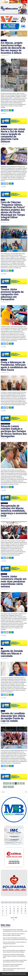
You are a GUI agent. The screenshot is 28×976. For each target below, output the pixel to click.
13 (17, 908)
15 (25, 908)
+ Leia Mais (3, 113)
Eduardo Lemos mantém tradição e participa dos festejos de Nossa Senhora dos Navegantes (14, 431)
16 (2, 911)
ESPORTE (2, 199)
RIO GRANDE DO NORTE (5, 423)
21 (21, 911)
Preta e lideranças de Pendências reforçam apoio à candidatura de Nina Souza (14, 366)
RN (1, 648)
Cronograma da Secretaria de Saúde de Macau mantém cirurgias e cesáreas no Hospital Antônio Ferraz (14, 956)
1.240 (5, 786)
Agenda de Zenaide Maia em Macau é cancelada (12, 653)
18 (10, 911)
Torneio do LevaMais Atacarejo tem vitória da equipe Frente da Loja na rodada (13, 717)
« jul (13, 919)
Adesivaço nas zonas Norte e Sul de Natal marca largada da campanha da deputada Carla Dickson (13, 135)
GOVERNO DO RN (4, 503)
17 (6, 911)
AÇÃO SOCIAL (3, 40)
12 (14, 908)
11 (10, 908)
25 (10, 913)
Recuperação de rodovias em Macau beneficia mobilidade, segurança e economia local (14, 510)
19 (14, 911)
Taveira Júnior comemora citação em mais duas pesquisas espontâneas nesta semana (13, 581)
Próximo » (10, 786)
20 (17, 911)
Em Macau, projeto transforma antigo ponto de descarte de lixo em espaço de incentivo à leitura (13, 47)
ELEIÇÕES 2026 (3, 126)
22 (25, 911)
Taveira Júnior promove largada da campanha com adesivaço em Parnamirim (12, 294)
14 (21, 908)
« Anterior (6, 783)
